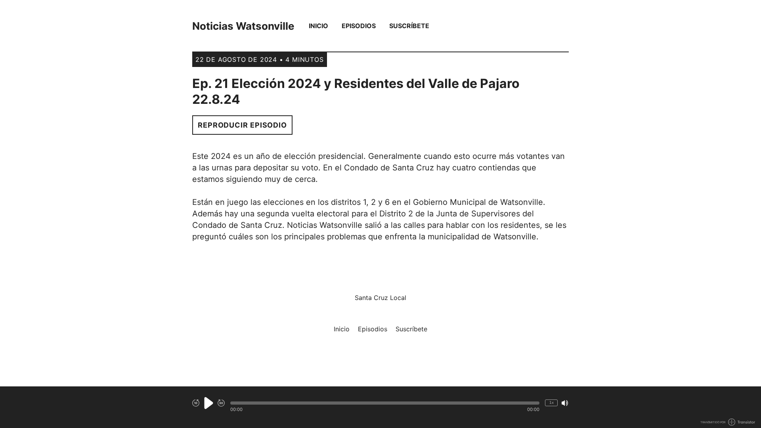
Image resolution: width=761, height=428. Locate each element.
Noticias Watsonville (243, 26)
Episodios (359, 26)
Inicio (318, 26)
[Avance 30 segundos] (221, 403)
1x (551, 402)
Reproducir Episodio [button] (242, 125)
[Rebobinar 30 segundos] (195, 403)
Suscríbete (409, 26)
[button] (384, 403)
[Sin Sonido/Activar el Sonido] (565, 403)
